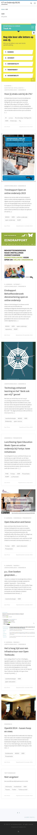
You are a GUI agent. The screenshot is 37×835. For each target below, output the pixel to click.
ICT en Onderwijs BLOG (15, 824)
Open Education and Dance (17, 521)
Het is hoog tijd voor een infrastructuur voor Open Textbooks (16, 651)
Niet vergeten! (11, 776)
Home (2, 9)
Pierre (8, 126)
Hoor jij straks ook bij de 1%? (18, 93)
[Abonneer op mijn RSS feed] (18, 832)
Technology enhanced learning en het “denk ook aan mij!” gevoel (16, 391)
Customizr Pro (22, 827)
